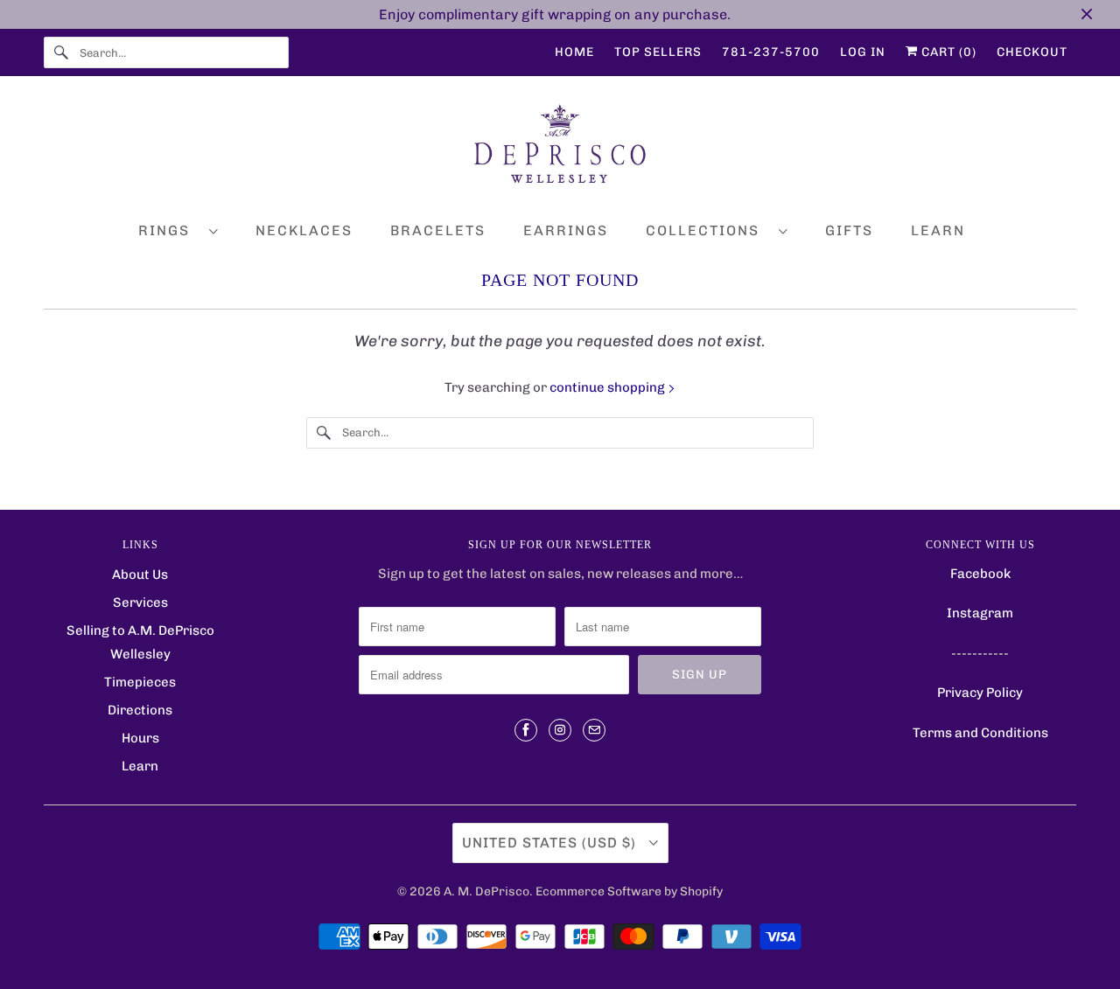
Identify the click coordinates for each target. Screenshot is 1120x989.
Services (140, 602)
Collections (708, 230)
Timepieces (140, 682)
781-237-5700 (771, 52)
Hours (140, 738)
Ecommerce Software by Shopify (629, 891)
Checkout (1032, 52)
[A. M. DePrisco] (560, 147)
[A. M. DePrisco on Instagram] (560, 730)
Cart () (947, 52)
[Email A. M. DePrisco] (594, 730)
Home (574, 52)
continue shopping (609, 387)
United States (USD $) (551, 842)
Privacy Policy (980, 692)
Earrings (565, 230)
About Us (140, 574)
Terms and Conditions (980, 733)
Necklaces (304, 230)
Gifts (849, 230)
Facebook (980, 574)
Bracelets (438, 230)
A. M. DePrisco (486, 891)
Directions (140, 710)
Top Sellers (658, 52)
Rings (169, 230)
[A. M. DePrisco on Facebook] (525, 730)
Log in (863, 52)
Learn (938, 230)
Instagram (980, 613)
